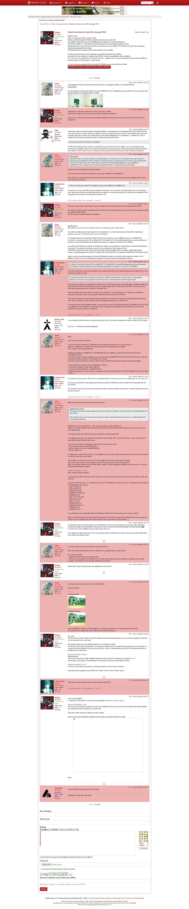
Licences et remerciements (135, 898)
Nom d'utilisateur (45, 811)
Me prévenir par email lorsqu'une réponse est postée (58, 869)
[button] (56, 2)
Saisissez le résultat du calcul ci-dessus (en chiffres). (58, 877)
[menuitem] (56, 2)
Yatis (56, 130)
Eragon (57, 32)
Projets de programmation (59, 24)
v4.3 (56, 898)
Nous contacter (106, 898)
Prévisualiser (144, 848)
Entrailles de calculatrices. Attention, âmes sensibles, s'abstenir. (89, 67)
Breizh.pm (71, 326)
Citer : (131, 82)
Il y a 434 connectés (94, 898)
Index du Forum (45, 24)
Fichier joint (44, 861)
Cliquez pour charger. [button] (75, 17)
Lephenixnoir (60, 184)
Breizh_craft (59, 319)
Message (57, 44)
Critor (57, 83)
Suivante (97, 78)
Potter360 (58, 788)
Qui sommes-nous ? (119, 898)
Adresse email (44, 819)
